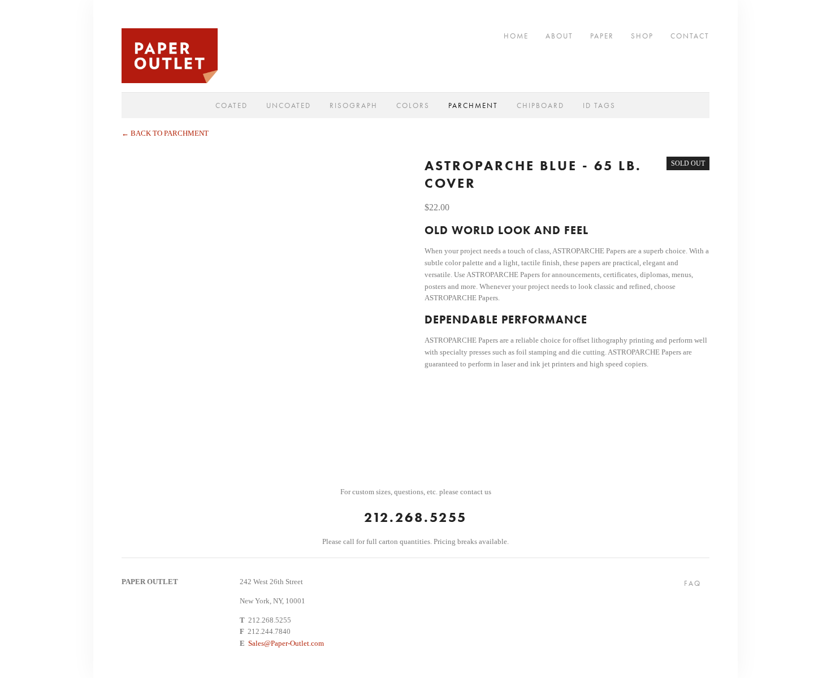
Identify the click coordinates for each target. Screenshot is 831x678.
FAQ (692, 583)
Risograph (354, 105)
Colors (413, 105)
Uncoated (288, 105)
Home (516, 35)
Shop (642, 35)
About (559, 35)
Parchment (473, 105)
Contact (689, 35)
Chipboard (540, 105)
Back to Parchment (165, 133)
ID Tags (599, 105)
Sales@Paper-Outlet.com (286, 643)
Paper (602, 35)
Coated (231, 105)
